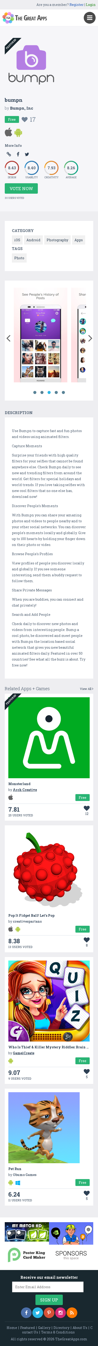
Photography (57, 240)
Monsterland (19, 784)
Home (12, 1327)
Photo (19, 258)
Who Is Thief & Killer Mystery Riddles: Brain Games (52, 1047)
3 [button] (49, 392)
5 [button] (63, 392)
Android (33, 240)
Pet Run (14, 1169)
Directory (61, 1327)
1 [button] (34, 392)
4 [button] (56, 392)
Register (76, 4)
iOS (17, 240)
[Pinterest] (49, 1312)
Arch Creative (25, 789)
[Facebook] (26, 1312)
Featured (27, 1327)
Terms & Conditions (58, 1332)
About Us (80, 1327)
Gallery (44, 1327)
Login (91, 4)
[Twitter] (37, 1312)
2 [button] (41, 392)
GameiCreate (23, 1053)
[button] (8, 337)
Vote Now (21, 188)
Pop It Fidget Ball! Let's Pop (31, 915)
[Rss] (72, 1312)
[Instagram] (60, 1312)
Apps (78, 240)
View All (86, 689)
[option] (40, 336)
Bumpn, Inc (21, 108)
